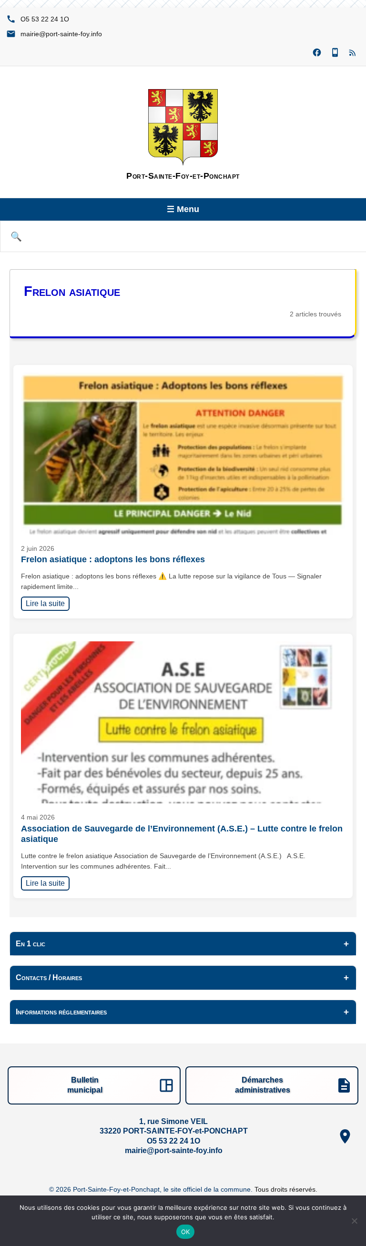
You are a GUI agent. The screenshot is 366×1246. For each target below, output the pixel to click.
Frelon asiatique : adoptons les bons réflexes (113, 559)
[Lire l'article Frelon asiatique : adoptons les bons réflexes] (183, 454)
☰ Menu (183, 209)
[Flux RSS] (353, 53)
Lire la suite (48, 603)
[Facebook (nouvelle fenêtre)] (317, 53)
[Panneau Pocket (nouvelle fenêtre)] (335, 53)
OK (185, 1232)
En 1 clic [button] (30, 944)
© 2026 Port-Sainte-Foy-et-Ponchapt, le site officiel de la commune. (151, 1189)
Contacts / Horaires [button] (49, 977)
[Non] (354, 1221)
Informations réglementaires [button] (61, 1012)
